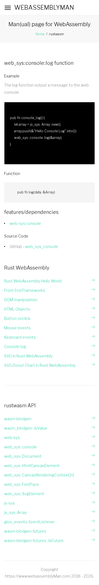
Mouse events (17, 327)
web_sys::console (20, 446)
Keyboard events (20, 337)
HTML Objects (17, 309)
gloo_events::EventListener (29, 521)
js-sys (9, 503)
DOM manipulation (20, 299)
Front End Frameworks (24, 290)
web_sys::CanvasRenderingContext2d (39, 475)
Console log (15, 346)
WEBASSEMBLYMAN (44, 7)
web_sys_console (41, 246)
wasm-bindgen (17, 418)
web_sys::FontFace (21, 484)
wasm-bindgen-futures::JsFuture (34, 540)
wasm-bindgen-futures (25, 531)
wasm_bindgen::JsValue (25, 428)
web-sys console (25, 223)
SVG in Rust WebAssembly (28, 356)
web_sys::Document (23, 456)
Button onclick (17, 318)
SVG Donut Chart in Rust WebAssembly (40, 365)
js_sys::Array (15, 512)
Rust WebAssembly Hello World (33, 281)
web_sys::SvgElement (24, 493)
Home (39, 34)
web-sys (12, 437)
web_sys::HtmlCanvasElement (32, 465)
